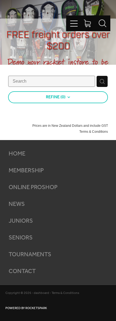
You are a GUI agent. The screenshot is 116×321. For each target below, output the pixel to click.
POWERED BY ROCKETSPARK (26, 308)
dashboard (41, 293)
